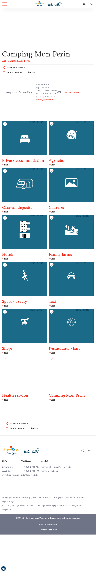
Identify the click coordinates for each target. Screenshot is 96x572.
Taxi (52, 301)
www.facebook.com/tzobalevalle (56, 467)
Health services (15, 395)
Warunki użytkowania (48, 525)
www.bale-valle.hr (49, 471)
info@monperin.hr (47, 99)
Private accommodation (23, 160)
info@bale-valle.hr (29, 475)
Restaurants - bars (64, 348)
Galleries (56, 207)
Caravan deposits (17, 207)
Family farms (60, 254)
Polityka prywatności (49, 530)
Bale (6, 165)
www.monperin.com (72, 92)
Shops (7, 348)
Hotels (8, 254)
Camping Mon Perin (67, 395)
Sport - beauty (14, 301)
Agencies (56, 160)
